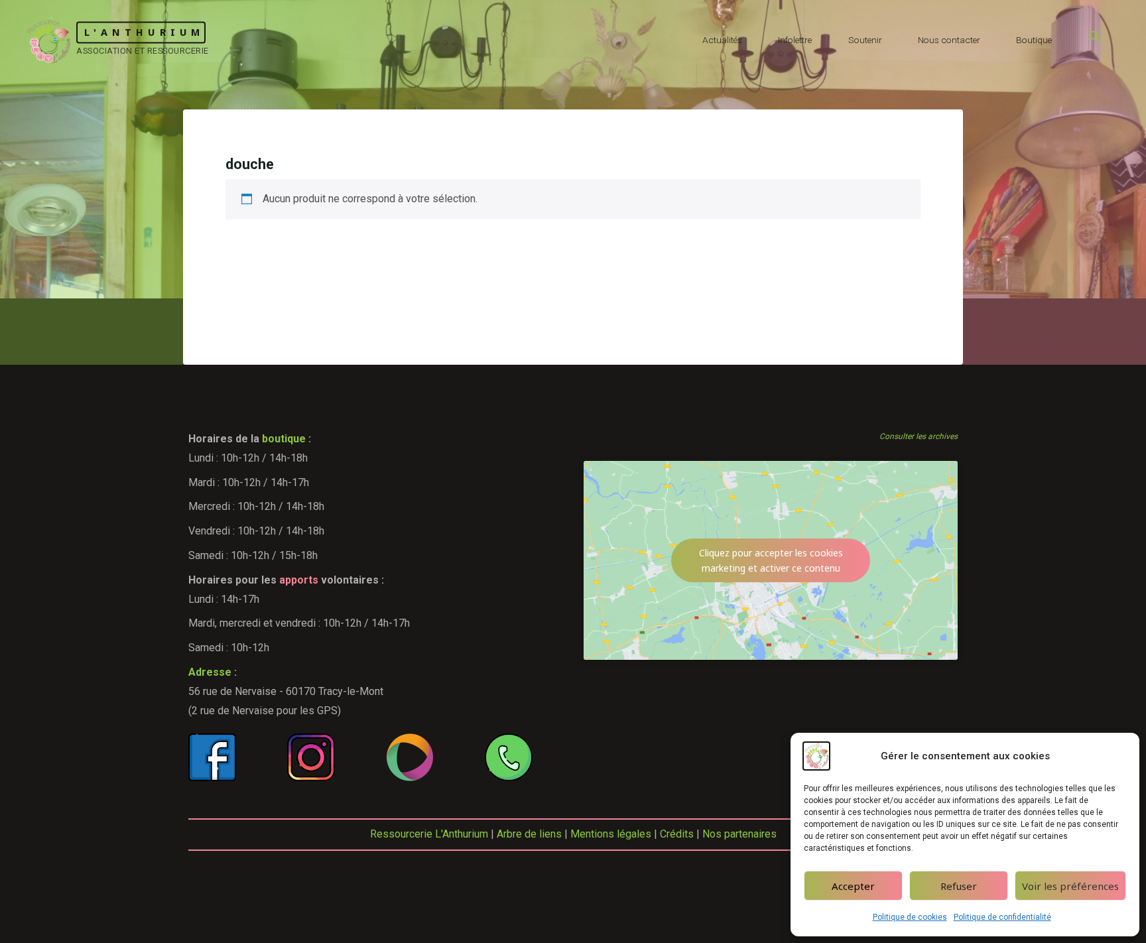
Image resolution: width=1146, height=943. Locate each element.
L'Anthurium (144, 32)
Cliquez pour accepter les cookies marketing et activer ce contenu (771, 560)
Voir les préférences (1070, 886)
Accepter (853, 886)
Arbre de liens (529, 834)
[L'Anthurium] (49, 39)
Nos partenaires (739, 834)
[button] (1094, 40)
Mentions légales (610, 834)
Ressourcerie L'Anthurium (429, 834)
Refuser (958, 886)
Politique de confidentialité (1002, 917)
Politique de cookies (910, 917)
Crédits (677, 834)
